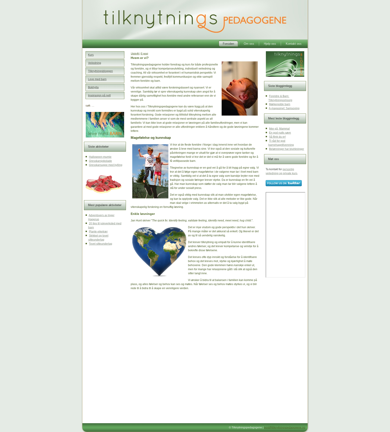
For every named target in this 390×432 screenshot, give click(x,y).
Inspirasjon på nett (99, 95)
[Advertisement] (165, 327)
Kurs (91, 54)
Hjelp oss (270, 43)
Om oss (249, 43)
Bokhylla (93, 87)
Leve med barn (97, 79)
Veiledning (94, 63)
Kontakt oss (294, 43)
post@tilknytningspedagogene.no (284, 427)
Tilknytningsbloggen (100, 71)
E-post (144, 53)
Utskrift (135, 53)
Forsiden (228, 43)
